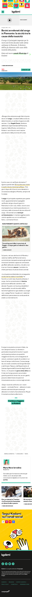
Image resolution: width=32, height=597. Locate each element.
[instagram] (6, 563)
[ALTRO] (5, 480)
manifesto (4, 582)
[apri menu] (2, 12)
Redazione (11, 582)
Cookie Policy (14, 584)
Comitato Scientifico (21, 582)
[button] (3, 521)
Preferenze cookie (24, 584)
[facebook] (13, 563)
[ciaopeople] (5, 591)
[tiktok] (2, 563)
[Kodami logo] (16, 12)
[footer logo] (5, 555)
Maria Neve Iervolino (12, 468)
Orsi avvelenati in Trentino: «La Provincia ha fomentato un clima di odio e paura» (10, 501)
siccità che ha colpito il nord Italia (12, 276)
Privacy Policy (5, 584)
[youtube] (9, 563)
